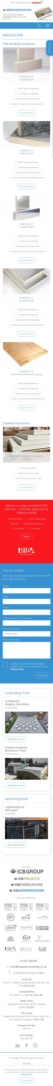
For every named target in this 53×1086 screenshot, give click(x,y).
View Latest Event (16, 845)
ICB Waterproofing (26, 891)
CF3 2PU (30, 1007)
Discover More (26, 112)
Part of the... (17, 867)
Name (5, 586)
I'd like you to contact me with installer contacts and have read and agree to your (29, 666)
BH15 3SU (30, 985)
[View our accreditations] (11, 907)
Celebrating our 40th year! (15, 808)
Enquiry (49, 45)
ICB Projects (26, 879)
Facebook (26, 1045)
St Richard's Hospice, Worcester (17, 702)
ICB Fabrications (26, 885)
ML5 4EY (38, 994)
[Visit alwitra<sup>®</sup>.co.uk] (37, 2)
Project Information (11, 639)
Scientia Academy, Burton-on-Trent (16, 749)
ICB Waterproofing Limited (17, 10)
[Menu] (47, 25)
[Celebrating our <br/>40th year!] (26, 841)
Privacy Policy (17, 669)
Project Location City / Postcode (17, 618)
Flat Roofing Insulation (19, 44)
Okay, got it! (26, 1080)
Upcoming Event (16, 799)
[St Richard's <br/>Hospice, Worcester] (26, 735)
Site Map (27, 1063)
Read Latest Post (15, 739)
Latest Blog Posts (17, 693)
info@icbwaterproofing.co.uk (29, 966)
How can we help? (11, 629)
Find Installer (42, 675)
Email (5, 596)
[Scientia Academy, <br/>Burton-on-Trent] (26, 781)
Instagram (35, 1045)
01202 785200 (39, 25)
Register (26, 536)
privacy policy (26, 1074)
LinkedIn (18, 1045)
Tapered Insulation (16, 423)
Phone (5, 607)
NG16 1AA (39, 1019)
